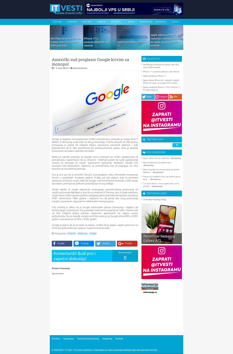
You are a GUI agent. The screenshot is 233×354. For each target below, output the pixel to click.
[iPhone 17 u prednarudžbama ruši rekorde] (100, 48)
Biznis (131, 22)
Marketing (107, 338)
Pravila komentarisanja (88, 338)
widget (92, 233)
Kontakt (119, 338)
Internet (71, 233)
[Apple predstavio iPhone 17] (133, 48)
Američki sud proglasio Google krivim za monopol (90, 61)
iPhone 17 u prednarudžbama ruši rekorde (161, 71)
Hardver (72, 22)
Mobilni (102, 22)
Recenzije (161, 22)
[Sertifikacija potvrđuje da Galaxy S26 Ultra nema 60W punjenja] (66, 48)
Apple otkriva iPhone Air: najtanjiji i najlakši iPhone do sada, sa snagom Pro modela (161, 81)
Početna (57, 22)
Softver (87, 22)
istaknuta (82, 233)
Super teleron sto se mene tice (156, 158)
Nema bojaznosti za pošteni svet (157, 162)
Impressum (68, 338)
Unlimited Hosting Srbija (154, 199)
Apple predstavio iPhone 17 (155, 75)
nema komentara (80, 68)
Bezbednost (146, 22)
